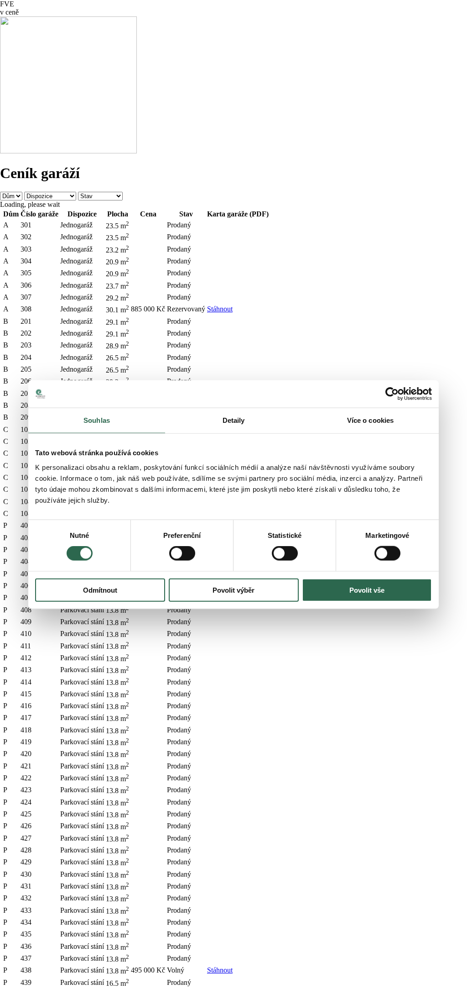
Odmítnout (100, 590)
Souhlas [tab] (96, 420)
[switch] (182, 553)
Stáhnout (220, 309)
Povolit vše (366, 590)
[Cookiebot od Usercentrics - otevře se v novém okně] (392, 394)
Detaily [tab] (234, 420)
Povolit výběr (233, 590)
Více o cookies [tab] (370, 420)
